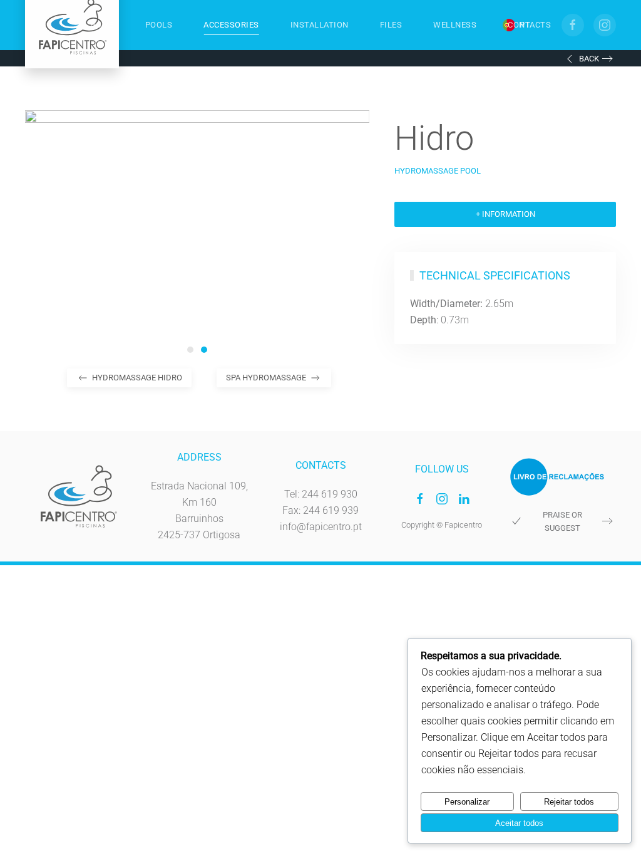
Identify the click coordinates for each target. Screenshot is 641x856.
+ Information (505, 214)
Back (589, 58)
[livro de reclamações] (557, 476)
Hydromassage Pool (437, 170)
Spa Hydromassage (266, 377)
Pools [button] (159, 24)
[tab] (190, 350)
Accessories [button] (231, 24)
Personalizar (467, 801)
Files (391, 24)
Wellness (454, 24)
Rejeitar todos (569, 801)
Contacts (529, 24)
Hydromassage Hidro (137, 377)
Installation (319, 24)
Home (102, 24)
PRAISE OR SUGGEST (562, 521)
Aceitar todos (519, 823)
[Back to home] (72, 25)
